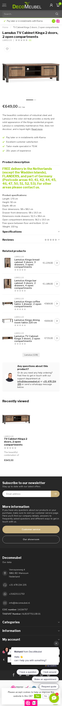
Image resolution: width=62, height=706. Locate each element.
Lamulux (7, 40)
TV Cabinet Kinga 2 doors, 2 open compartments (36, 27)
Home (5, 27)
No (45, 696)
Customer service (31, 529)
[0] (58, 5)
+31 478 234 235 (17, 584)
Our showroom (31, 539)
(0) (30, 40)
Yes (37, 696)
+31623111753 (16, 593)
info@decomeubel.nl (28, 381)
